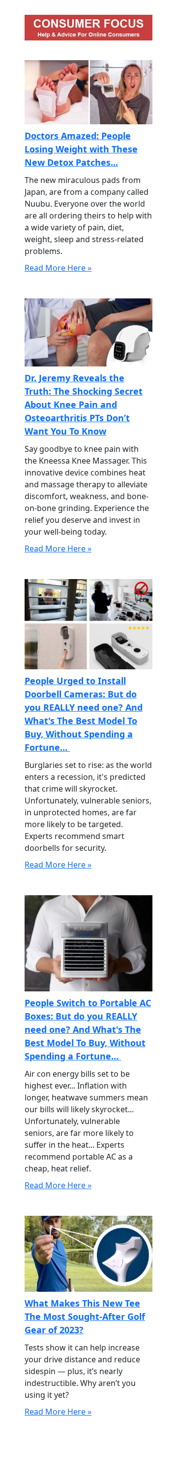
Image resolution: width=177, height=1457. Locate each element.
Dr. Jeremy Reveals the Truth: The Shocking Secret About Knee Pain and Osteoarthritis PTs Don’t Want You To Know (84, 404)
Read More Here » (58, 267)
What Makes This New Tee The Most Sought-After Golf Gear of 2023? (85, 1316)
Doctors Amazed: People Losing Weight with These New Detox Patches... (81, 149)
